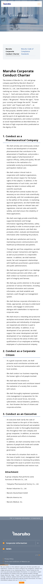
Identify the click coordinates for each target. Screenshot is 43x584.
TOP (11, 518)
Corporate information (22, 518)
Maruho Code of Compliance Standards (27, 51)
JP (36, 555)
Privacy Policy (22, 580)
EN (39, 555)
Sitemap (7, 564)
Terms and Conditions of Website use (17, 561)
